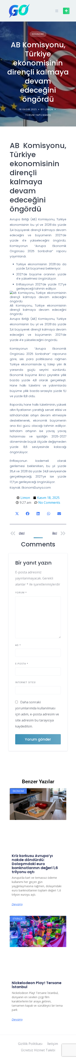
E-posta (21, 663)
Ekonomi (38, 33)
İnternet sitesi (25, 682)
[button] (17, 513)
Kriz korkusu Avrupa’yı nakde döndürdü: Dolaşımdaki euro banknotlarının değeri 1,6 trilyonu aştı (35, 863)
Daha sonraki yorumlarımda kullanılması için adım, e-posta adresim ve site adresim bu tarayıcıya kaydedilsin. (37, 714)
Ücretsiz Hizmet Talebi (38, 1050)
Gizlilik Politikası (30, 1043)
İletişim (52, 1043)
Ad (18, 645)
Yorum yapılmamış (38, 114)
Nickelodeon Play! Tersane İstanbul (36, 984)
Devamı (17, 904)
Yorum (21, 592)
